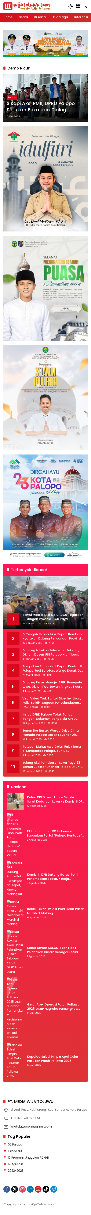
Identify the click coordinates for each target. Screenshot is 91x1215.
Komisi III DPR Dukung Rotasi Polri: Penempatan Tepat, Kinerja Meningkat (52, 877)
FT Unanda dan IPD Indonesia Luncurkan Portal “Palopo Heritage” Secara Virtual (54, 833)
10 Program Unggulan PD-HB (28, 1157)
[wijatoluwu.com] (26, 6)
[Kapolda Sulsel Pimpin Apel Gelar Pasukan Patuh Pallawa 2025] (15, 1060)
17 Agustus (15, 1164)
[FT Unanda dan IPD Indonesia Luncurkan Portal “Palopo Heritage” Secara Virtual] (15, 835)
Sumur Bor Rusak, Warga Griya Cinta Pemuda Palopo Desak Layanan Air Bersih (50, 733)
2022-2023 (15, 1171)
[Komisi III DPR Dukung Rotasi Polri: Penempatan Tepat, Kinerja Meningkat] (15, 878)
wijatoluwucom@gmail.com (31, 1126)
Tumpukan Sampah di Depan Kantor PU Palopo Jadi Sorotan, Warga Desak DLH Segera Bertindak (52, 668)
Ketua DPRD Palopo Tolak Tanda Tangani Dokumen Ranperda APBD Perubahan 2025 (49, 717)
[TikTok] (46, 1189)
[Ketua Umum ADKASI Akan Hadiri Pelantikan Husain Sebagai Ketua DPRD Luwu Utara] (15, 952)
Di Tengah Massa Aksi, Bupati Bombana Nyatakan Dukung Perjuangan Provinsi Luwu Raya (52, 636)
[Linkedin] (30, 1189)
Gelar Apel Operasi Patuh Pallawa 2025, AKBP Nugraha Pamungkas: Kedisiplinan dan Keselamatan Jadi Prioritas (54, 1007)
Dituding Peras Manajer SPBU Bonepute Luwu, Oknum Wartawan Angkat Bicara (52, 684)
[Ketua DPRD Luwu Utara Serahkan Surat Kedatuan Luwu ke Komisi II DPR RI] (15, 801)
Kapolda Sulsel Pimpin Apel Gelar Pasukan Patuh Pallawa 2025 (52, 1059)
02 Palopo (15, 1144)
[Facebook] (6, 1189)
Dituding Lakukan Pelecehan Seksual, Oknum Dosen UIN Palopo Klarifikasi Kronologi (50, 652)
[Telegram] (53, 1189)
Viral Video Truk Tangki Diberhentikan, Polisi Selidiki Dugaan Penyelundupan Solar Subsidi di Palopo (51, 701)
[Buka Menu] (77, 6)
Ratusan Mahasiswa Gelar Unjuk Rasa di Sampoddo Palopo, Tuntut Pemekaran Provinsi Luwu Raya (51, 749)
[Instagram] (22, 1189)
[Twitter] (14, 1189)
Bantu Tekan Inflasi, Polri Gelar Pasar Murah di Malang (55, 911)
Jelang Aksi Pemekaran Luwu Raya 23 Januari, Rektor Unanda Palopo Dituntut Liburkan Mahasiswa (53, 765)
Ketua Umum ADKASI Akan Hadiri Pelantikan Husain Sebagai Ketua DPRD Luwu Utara (52, 950)
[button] (70, 6)
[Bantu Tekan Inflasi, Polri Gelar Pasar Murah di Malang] (15, 913)
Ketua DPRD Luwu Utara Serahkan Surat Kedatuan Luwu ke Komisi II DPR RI (55, 799)
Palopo (12, 97)
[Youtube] (38, 1189)
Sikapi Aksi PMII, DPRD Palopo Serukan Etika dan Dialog (41, 106)
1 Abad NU (15, 1151)
